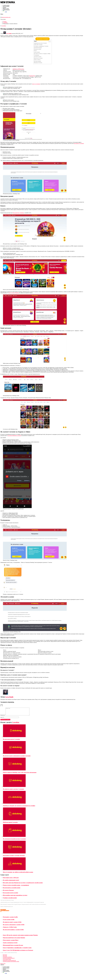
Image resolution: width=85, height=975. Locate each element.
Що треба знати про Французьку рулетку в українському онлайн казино (23, 882)
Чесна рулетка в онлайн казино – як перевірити (16, 885)
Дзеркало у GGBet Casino (10, 927)
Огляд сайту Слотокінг (38, 44)
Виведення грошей (37, 49)
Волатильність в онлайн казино (11, 887)
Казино (4, 7)
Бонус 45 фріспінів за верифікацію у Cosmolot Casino (17, 947)
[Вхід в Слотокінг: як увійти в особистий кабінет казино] (44, 863)
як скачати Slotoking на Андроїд (14, 435)
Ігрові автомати (6, 9)
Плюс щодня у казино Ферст (10, 940)
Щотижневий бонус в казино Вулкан (13, 945)
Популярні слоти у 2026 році (11, 877)
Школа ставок (6, 8)
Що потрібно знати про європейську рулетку (15, 895)
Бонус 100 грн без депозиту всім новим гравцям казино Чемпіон (20, 935)
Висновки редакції (37, 61)
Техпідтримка (36, 55)
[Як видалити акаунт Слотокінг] (44, 730)
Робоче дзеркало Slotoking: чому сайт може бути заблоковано (19, 772)
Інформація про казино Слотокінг (40, 43)
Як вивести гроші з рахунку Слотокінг (13, 789)
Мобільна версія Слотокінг (10, 822)
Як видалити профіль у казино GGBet (13, 929)
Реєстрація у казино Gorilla (10, 917)
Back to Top (2, 963)
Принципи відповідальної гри (9, 960)
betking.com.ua (21, 68)
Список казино (6, 5)
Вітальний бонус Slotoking (18, 212)
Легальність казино (37, 56)
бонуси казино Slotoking (14, 292)
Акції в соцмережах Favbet (10, 942)
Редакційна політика (7, 956)
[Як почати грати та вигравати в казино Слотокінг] (44, 747)
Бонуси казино (6, 6)
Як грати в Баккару (8, 890)
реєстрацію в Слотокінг (79, 143)
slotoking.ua (15, 68)
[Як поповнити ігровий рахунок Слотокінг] (44, 830)
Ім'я (1, 717)
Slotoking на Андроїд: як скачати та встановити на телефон (19, 805)
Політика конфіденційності (9, 958)
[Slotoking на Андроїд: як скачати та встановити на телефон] (44, 797)
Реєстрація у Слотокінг (42, 38)
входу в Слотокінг (36, 83)
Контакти (5, 954)
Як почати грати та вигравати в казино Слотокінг (17, 755)
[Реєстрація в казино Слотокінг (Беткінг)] (44, 847)
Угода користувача (7, 959)
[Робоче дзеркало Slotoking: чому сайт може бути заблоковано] (44, 764)
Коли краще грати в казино (10, 892)
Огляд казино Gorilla (8, 919)
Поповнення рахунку (38, 47)
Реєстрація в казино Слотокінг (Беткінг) (14, 855)
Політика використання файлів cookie (11, 961)
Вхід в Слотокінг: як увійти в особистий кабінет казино (18, 872)
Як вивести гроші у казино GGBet (12, 922)
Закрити (2, 964)
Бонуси (35, 50)
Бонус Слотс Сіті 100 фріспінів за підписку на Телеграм (18, 950)
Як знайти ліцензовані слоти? (11, 880)
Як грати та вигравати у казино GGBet (13, 924)
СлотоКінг (15, 722)
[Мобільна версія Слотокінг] (44, 813)
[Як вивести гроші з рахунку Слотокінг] (44, 780)
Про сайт (5, 955)
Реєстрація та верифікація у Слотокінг (41, 46)
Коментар (2, 715)
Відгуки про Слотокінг (38, 58)
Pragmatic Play (32, 75)
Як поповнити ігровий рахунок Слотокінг (14, 838)
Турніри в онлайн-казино (10, 897)
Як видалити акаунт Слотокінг (11, 739)
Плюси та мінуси (37, 59)
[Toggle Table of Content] (48, 41)
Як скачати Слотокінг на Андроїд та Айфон (42, 53)
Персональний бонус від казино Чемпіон (14, 937)
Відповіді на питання (38, 62)
